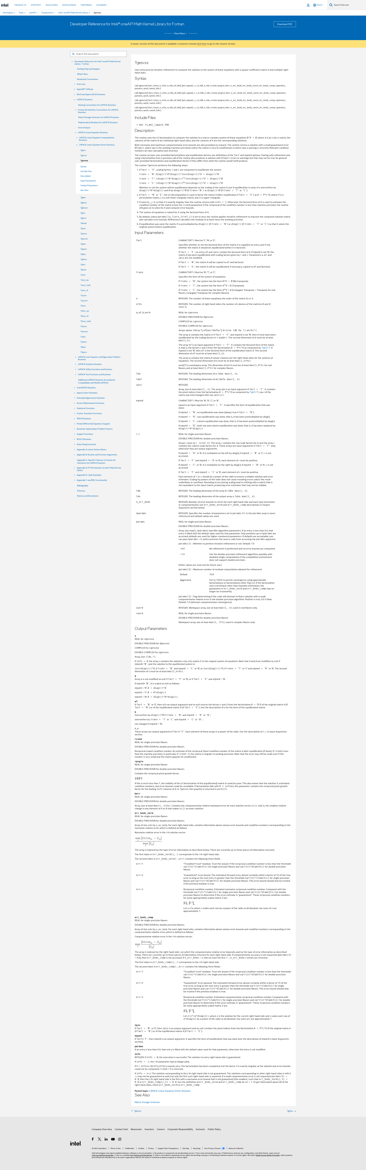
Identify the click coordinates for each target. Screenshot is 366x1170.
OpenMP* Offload (85, 89)
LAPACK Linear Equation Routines (93, 132)
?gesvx (83, 155)
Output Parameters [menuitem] (89, 185)
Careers (161, 1129)
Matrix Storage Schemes (147, 1102)
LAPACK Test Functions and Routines (94, 374)
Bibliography (82, 485)
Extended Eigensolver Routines (91, 398)
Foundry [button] (101, 5)
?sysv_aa (84, 280)
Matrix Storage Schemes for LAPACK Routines (98, 117)
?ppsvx (83, 249)
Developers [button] (69, 5)
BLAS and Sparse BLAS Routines (91, 94)
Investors (149, 1129)
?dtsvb (83, 223)
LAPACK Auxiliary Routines (90, 364)
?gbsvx (83, 202)
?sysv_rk (84, 290)
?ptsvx (83, 269)
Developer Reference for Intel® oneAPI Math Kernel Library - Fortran (97, 62)
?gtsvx (83, 218)
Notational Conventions (87, 79)
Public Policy (214, 1129)
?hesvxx (84, 331)
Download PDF (284, 24)
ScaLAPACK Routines (86, 387)
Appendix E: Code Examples (89, 475)
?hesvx (83, 326)
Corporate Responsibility (180, 1129)
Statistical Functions (86, 408)
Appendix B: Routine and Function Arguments (97, 454)
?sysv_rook (85, 285)
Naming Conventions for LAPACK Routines (97, 105)
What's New (82, 74)
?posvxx (84, 238)
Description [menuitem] (85, 176)
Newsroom (136, 1129)
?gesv (83, 150)
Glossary (81, 490)
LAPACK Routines (85, 99)
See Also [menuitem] (84, 190)
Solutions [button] (52, 5)
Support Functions (85, 434)
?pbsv (83, 254)
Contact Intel (121, 1129)
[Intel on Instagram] (120, 1139)
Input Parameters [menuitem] (88, 180)
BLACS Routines (84, 439)
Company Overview (102, 1129)
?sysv (82, 274)
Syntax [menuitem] (83, 166)
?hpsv (83, 347)
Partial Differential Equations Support (93, 424)
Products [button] (20, 5)
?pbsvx (83, 259)
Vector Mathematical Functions (90, 403)
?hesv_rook (85, 321)
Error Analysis (84, 127)
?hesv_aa (84, 311)
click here (202, 43)
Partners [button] (86, 5)
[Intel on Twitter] (99, 1139)
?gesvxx (84, 160)
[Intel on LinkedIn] (106, 1139)
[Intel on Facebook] (93, 1139)
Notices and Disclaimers (88, 496)
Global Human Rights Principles (268, 1155)
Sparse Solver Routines (87, 393)
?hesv (83, 305)
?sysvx (83, 295)
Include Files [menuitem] (86, 171)
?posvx (83, 233)
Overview (81, 84)
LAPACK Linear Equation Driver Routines (97, 145)
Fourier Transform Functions (89, 413)
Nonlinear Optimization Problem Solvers (95, 429)
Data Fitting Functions (86, 444)
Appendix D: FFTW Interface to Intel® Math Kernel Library (99, 469)
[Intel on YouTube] (113, 1139)
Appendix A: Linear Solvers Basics (92, 449)
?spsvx (83, 342)
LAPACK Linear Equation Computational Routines (96, 138)
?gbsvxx (84, 207)
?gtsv (82, 213)
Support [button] (36, 5)
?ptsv (82, 264)
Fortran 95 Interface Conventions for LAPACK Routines (98, 111)
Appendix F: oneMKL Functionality (92, 480)
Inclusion (200, 1129)
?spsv (83, 336)
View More (179, 33)
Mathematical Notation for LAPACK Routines (98, 122)
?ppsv (83, 244)
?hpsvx (83, 352)
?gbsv (83, 197)
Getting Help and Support (88, 69)
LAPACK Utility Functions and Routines (95, 369)
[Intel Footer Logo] (75, 1143)
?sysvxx (83, 300)
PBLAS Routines (84, 418)
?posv (83, 228)
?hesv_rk (84, 316)
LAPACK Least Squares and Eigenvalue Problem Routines (99, 358)
